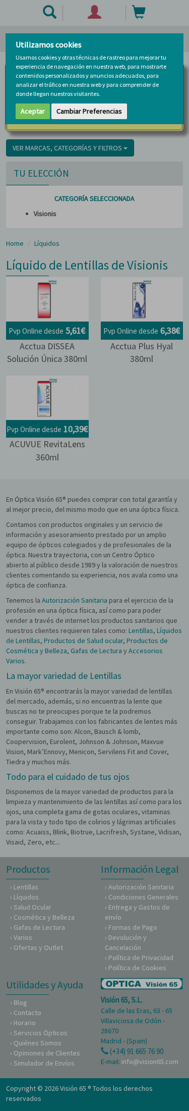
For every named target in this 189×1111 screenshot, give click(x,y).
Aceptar (33, 111)
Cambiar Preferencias (89, 111)
